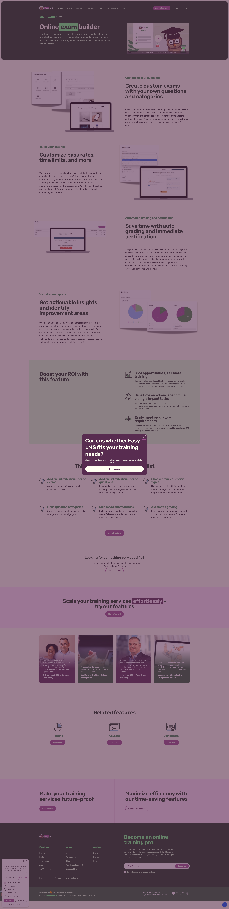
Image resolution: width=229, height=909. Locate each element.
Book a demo (114, 469)
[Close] (144, 437)
